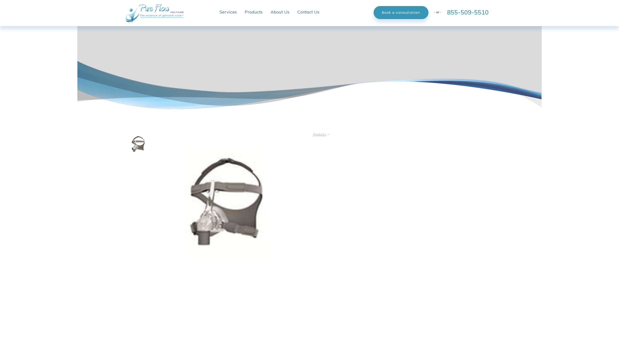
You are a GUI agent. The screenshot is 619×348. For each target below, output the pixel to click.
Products (254, 12)
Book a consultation (401, 12)
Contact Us (308, 12)
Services (228, 12)
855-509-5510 (468, 12)
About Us (280, 12)
